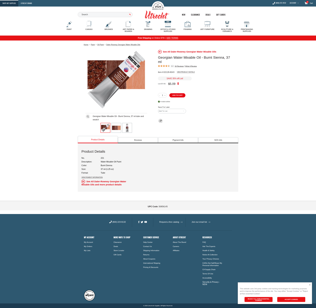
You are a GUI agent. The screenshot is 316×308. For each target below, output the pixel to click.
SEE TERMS (172, 38)
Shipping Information (151, 250)
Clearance (195, 15)
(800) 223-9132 (281, 3)
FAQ (204, 242)
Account (293, 3)
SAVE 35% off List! (175, 78)
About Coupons (149, 259)
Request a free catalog (169, 222)
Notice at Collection (209, 255)
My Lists (87, 250)
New (183, 15)
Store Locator (119, 250)
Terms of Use (207, 274)
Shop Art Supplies (9, 3)
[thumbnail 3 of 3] (127, 128)
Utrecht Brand (26, 3)
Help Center (148, 242)
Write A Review (191, 66)
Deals (208, 15)
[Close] (309, 285)
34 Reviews (179, 66)
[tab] (98, 139)
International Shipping (151, 263)
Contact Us (147, 246)
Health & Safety (208, 250)
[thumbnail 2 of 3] (116, 128)
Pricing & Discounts (150, 267)
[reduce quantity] (160, 95)
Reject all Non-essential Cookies (258, 299)
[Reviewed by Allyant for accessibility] (89, 300)
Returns (146, 255)
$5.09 (171, 83)
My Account (88, 242)
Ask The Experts (208, 246)
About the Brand (179, 242)
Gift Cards (221, 15)
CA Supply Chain (209, 269)
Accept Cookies (291, 299)
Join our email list (199, 222)
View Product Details (186, 72)
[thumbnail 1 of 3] (105, 128)
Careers (176, 246)
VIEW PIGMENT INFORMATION (92, 177)
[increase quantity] (165, 95)
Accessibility (207, 278)
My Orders (88, 246)
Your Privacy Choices (210, 259)
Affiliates (176, 250)
